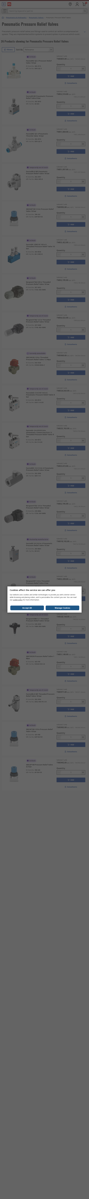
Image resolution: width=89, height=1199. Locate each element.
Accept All (27, 608)
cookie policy (17, 600)
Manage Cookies (62, 608)
